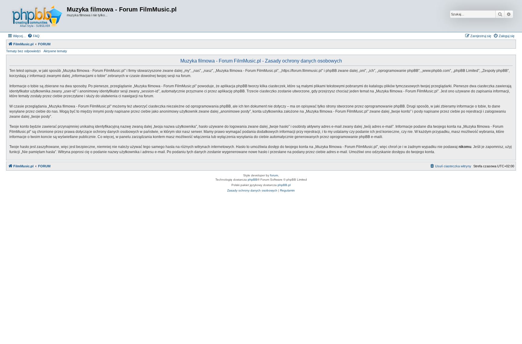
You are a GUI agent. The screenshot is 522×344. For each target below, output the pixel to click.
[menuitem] (33, 36)
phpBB (252, 179)
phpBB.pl (284, 185)
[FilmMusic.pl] (37, 16)
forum (274, 175)
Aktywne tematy (55, 51)
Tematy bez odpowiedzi (23, 51)
